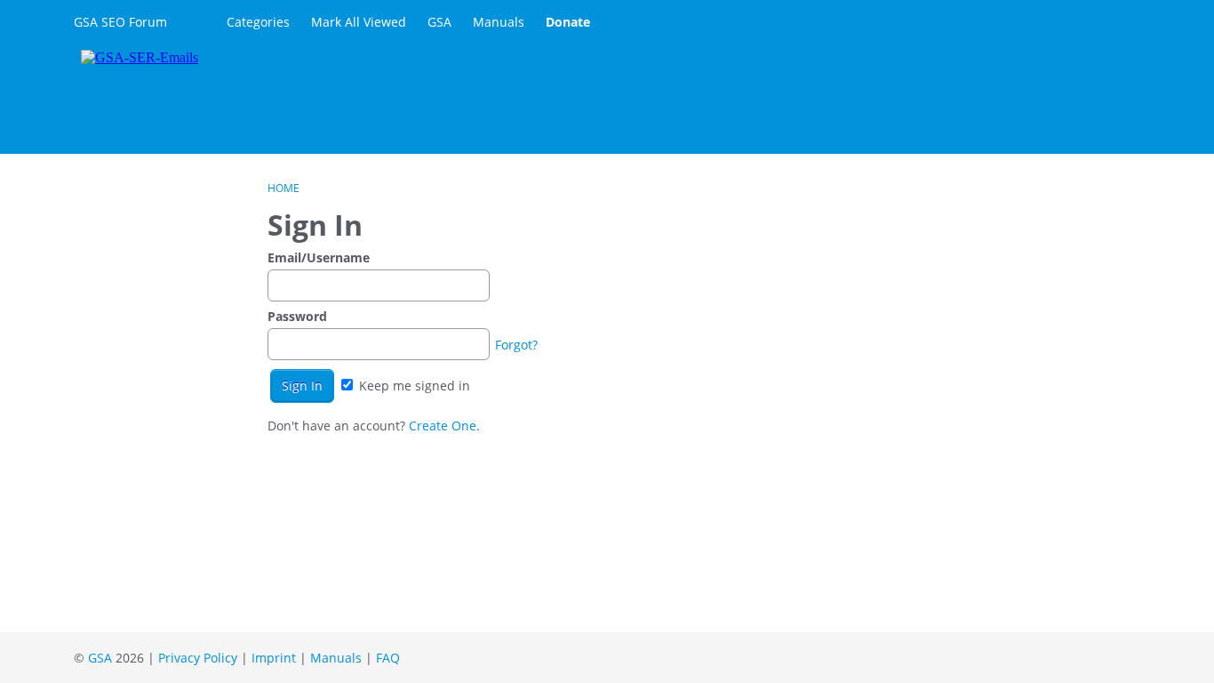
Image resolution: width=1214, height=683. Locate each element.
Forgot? (516, 344)
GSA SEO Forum (120, 21)
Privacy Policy (197, 657)
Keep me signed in (412, 385)
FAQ (388, 657)
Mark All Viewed (358, 21)
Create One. (444, 425)
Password (297, 316)
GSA (439, 21)
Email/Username (319, 257)
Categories (258, 21)
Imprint (274, 657)
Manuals (498, 21)
